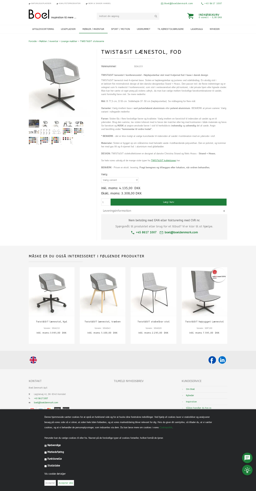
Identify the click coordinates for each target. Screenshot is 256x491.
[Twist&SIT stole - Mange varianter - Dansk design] (45, 132)
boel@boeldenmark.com (181, 232)
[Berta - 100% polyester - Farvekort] (79, 132)
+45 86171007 (41, 398)
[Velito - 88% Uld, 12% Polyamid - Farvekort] (56, 141)
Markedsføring (56, 452)
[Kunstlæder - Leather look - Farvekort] (68, 141)
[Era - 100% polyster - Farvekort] (68, 132)
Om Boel (190, 389)
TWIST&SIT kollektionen (163, 160)
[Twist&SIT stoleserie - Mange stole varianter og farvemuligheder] (79, 124)
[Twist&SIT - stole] (68, 124)
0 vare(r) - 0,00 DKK (210, 17)
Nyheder (215, 29)
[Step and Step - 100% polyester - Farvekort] (34, 141)
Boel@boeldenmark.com (178, 3)
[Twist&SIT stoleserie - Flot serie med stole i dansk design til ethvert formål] (34, 132)
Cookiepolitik (166, 427)
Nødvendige (54, 445)
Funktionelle (55, 458)
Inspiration (191, 402)
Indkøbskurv (209, 14)
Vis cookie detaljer (55, 473)
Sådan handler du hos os (198, 408)
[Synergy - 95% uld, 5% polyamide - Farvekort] (45, 141)
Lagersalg (197, 29)
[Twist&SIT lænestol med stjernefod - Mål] (56, 132)
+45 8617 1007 (213, 3)
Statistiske (54, 465)
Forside (33, 41)
